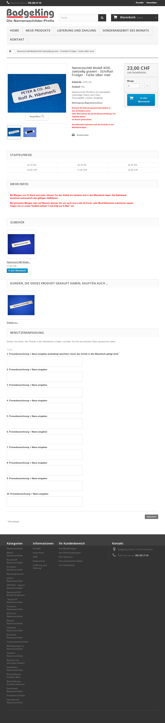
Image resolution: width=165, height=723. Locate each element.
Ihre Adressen (66, 557)
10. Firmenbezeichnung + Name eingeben (27, 494)
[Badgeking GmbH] (30, 15)
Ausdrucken (83, 135)
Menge (130, 81)
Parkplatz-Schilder (16, 695)
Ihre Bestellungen (67, 548)
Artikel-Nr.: (77, 82)
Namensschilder (15, 548)
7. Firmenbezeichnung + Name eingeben (27, 447)
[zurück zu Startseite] (10, 51)
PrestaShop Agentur (45, 714)
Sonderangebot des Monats (126, 30)
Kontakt (139, 2)
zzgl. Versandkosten (136, 72)
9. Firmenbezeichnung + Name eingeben (27, 478)
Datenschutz (39, 561)
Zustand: (76, 87)
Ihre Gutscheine (67, 565)
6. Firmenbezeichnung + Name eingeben (27, 432)
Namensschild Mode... (18, 262)
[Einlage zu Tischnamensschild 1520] (21, 305)
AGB (35, 557)
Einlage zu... (13, 322)
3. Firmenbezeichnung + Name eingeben (27, 385)
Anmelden (151, 2)
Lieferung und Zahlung (76, 30)
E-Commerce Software (24, 714)
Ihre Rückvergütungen (70, 553)
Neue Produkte (38, 30)
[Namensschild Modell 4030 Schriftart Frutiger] (14, 132)
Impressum (38, 553)
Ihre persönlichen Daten (71, 561)
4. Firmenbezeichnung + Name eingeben (27, 400)
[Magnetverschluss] (21, 244)
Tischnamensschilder (17, 642)
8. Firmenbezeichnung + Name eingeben (27, 463)
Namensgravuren (15, 574)
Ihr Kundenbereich (72, 543)
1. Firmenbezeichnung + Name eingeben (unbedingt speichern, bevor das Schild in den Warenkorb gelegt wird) (63, 354)
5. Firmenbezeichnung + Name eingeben (27, 416)
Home (14, 30)
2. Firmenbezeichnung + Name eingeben (27, 369)
